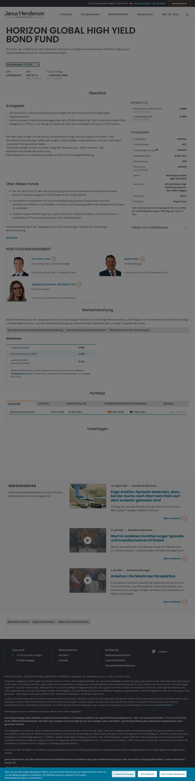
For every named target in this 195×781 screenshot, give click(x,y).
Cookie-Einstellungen (124, 773)
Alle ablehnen (147, 773)
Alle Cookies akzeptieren (173, 773)
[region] (97, 774)
